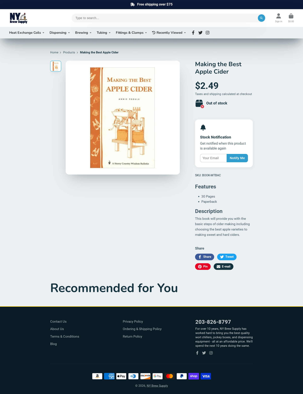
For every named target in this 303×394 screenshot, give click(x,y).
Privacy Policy (133, 321)
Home (54, 52)
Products (69, 52)
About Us (57, 329)
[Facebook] (193, 33)
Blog (53, 344)
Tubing (102, 32)
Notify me (237, 158)
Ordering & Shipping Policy (142, 329)
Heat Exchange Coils (25, 32)
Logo (32, 18)
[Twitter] (200, 33)
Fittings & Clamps (129, 32)
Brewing (81, 32)
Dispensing (58, 32)
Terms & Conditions (64, 336)
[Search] (261, 18)
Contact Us (58, 321)
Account (278, 18)
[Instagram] (207, 33)
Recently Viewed (169, 32)
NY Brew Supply (157, 386)
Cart (291, 18)
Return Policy (132, 336)
